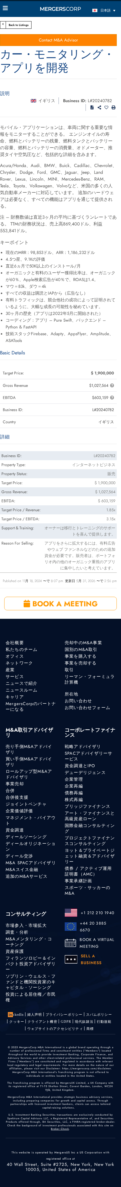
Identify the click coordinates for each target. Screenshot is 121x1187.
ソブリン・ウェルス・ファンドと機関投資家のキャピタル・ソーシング (31, 981)
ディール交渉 (19, 856)
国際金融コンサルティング (90, 828)
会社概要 (15, 643)
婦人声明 (34, 1015)
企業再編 (74, 786)
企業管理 (74, 779)
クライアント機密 (42, 1022)
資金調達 (15, 830)
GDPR (66, 1022)
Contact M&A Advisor (58, 40)
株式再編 (74, 799)
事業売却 (15, 784)
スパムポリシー (99, 1015)
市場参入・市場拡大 (26, 925)
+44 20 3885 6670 (93, 926)
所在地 (72, 694)
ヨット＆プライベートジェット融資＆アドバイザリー (90, 856)
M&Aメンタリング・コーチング (29, 941)
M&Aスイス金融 (22, 869)
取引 (69, 670)
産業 (10, 670)
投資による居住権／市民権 (31, 997)
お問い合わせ (78, 701)
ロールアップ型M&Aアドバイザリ (29, 774)
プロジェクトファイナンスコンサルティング (90, 840)
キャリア (15, 697)
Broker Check (60, 1129)
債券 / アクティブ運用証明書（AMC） (88, 871)
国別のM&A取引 (81, 649)
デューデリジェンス (85, 772)
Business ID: (74, 101)
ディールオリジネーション (31, 846)
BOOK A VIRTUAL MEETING (97, 943)
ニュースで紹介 (21, 683)
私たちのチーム (21, 649)
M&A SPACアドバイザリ (31, 863)
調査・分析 (17, 932)
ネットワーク (19, 663)
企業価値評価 (19, 811)
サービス (15, 676)
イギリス (46, 101)
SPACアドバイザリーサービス (88, 756)
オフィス (15, 656)
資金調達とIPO (80, 766)
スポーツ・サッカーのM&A (87, 890)
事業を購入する (81, 656)
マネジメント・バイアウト (31, 820)
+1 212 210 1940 (97, 913)
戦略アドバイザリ (83, 746)
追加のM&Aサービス (27, 876)
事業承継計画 (78, 881)
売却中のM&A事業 (83, 643)
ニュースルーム (21, 690)
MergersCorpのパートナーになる (31, 706)
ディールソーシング (26, 837)
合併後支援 (17, 797)
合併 (10, 790)
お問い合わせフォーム (87, 707)
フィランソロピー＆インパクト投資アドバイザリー (31, 963)
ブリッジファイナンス (87, 806)
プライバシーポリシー (64, 1015)
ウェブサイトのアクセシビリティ (55, 1029)
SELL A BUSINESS (91, 959)
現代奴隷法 (84, 1022)
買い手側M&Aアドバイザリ (29, 761)
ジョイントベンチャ (26, 804)
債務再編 (74, 793)
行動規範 (104, 1022)
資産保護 (15, 951)
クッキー (16, 1022)
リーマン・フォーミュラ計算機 (90, 679)
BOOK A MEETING (64, 603)
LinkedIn (16, 1015)
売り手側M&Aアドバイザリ (29, 749)
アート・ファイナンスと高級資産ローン (90, 816)
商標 (90, 1029)
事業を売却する (81, 663)
